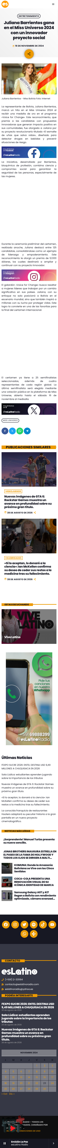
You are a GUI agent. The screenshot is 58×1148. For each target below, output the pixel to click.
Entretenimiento (29, 16)
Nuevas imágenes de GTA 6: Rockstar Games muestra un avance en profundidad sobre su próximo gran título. (28, 501)
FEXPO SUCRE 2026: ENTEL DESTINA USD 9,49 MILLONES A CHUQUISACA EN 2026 (28, 1005)
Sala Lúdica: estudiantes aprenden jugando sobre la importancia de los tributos (26, 1018)
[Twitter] (24, 924)
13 (21, 1077)
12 (13, 1077)
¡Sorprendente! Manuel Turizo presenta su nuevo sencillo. (29, 841)
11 (5, 1077)
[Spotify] (34, 924)
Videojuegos (13, 491)
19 (13, 1083)
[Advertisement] (29, 211)
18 (5, 1083)
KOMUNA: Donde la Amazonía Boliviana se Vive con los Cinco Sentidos (34, 868)
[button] (21, 1115)
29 (36, 1089)
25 (5, 1089)
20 (21, 1083)
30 (44, 1089)
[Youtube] (52, 924)
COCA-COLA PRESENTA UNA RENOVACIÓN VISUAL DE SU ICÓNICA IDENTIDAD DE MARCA (34, 882)
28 (29, 1089)
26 (13, 1089)
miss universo (10, 420)
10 (52, 1071)
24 (52, 1083)
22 (36, 1083)
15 (37, 1077)
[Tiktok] (43, 924)
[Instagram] (15, 924)
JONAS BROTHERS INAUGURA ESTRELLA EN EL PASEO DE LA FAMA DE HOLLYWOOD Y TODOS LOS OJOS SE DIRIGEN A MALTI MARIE (29, 856)
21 (29, 1083)
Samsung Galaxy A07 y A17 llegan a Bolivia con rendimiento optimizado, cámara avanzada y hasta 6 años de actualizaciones (35, 898)
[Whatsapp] (24, 934)
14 (29, 1077)
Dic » (11, 1094)
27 (21, 1089)
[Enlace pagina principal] (5, 4)
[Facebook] (6, 924)
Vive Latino (12, 637)
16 (44, 1077)
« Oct (4, 1094)
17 (52, 1077)
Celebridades (13, 558)
